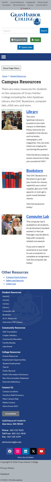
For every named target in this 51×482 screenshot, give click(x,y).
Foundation (6, 5)
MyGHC (5, 2)
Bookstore (34, 170)
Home (4, 76)
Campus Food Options (16, 277)
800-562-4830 (19, 433)
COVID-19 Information (11, 480)
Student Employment (11, 363)
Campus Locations (10, 391)
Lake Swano (7, 346)
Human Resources (10, 356)
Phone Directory (19, 5)
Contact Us (7, 387)
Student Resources (18, 76)
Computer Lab (37, 216)
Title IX (6, 367)
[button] (3, 56)
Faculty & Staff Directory (13, 395)
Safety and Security (15, 280)
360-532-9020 (17, 430)
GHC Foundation (10, 332)
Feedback (4, 474)
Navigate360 (30, 2)
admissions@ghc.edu (11, 442)
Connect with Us (41, 5)
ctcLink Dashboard (17, 2)
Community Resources (13, 327)
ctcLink (6, 300)
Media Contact (9, 402)
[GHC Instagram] (17, 451)
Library (32, 112)
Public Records (9, 371)
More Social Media (25, 457)
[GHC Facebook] (10, 451)
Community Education (12, 339)
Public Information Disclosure (15, 374)
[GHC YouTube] (41, 451)
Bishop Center (43, 2)
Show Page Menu (11, 68)
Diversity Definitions (11, 382)
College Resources (11, 352)
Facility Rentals (9, 343)
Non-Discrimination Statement (16, 378)
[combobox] (21, 30)
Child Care (11, 283)
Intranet (30, 5)
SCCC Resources (10, 318)
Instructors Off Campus (13, 322)
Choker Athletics (10, 335)
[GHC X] (33, 451)
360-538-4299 (14, 436)
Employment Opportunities (14, 360)
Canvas (6, 304)
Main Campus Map (10, 399)
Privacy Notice (7, 468)
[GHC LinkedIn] (25, 451)
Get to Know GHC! (10, 406)
